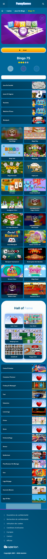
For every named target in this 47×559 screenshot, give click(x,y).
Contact (9, 536)
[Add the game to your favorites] (42, 17)
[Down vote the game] (23, 69)
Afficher (9, 540)
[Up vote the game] (37, 69)
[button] (43, 4)
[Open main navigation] (4, 4)
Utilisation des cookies (15, 523)
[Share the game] (10, 69)
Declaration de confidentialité (17, 519)
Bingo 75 (31, 11)
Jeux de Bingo (20, 11)
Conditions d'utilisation (15, 528)
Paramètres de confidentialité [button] (17, 515)
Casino (9, 11)
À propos (10, 532)
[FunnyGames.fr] (2, 11)
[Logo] (23, 4)
